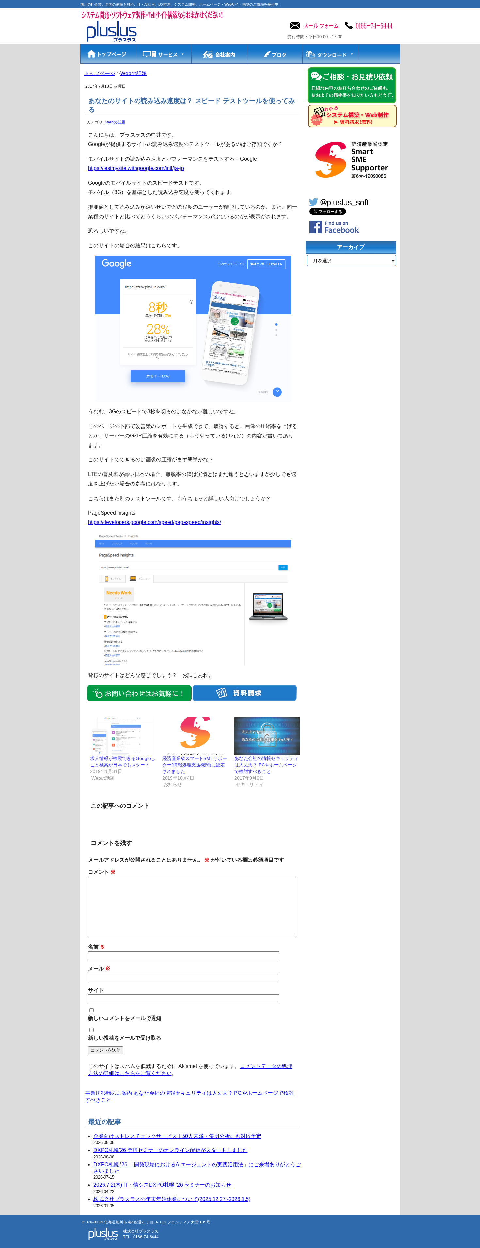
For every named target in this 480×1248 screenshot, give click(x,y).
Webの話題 (115, 122)
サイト (96, 990)
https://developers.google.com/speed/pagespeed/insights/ (154, 522)
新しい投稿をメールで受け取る (124, 1038)
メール (99, 968)
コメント (102, 872)
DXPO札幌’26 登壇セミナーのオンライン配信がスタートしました (170, 1150)
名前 (96, 947)
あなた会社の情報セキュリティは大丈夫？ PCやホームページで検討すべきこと (266, 765)
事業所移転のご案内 (108, 1093)
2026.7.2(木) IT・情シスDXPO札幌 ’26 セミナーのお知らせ (162, 1185)
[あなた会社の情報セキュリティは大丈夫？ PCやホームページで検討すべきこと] (267, 736)
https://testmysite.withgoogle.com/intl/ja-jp (136, 168)
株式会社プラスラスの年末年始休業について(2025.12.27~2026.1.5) (171, 1199)
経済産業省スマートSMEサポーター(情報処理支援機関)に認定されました (194, 765)
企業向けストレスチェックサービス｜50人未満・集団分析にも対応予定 (177, 1136)
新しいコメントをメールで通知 (124, 1018)
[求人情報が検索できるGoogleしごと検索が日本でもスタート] (123, 736)
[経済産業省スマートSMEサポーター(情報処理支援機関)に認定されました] (195, 736)
